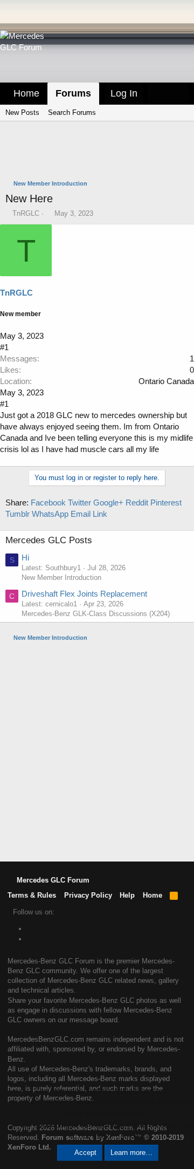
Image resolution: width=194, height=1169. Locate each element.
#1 (4, 347)
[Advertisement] (99, 151)
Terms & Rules (32, 895)
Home (26, 93)
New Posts (22, 112)
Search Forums (72, 112)
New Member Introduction (61, 577)
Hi (25, 557)
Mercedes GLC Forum (52, 880)
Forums (73, 93)
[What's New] (158, 94)
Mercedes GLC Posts (48, 540)
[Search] (178, 94)
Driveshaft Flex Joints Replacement (84, 593)
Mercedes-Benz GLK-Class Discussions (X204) (96, 614)
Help (127, 895)
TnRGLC (25, 213)
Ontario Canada (166, 381)
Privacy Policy (88, 895)
